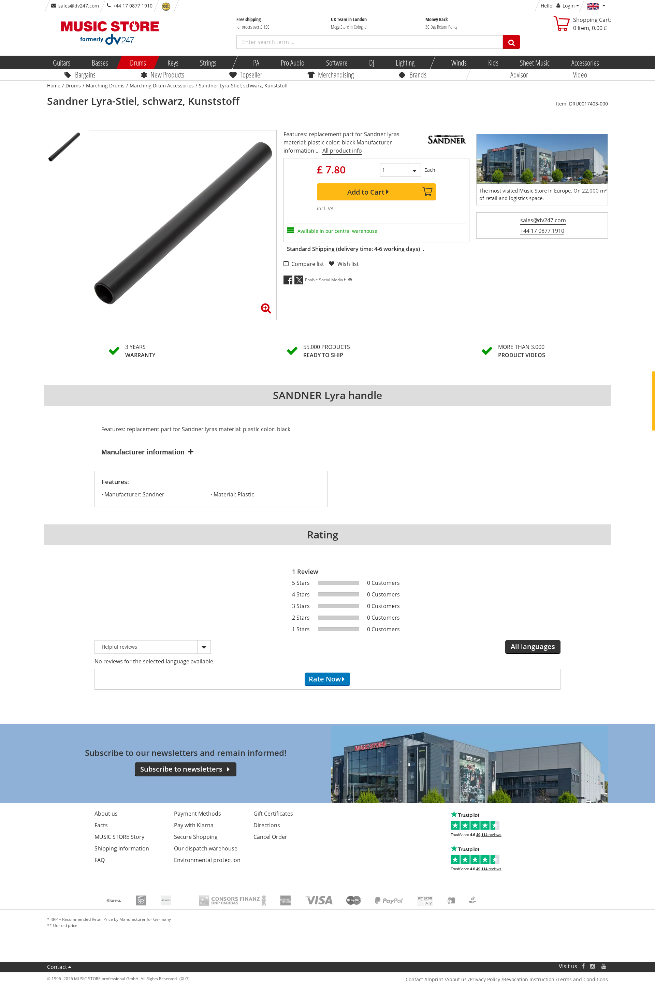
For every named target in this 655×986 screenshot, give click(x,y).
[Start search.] (511, 42)
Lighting (405, 62)
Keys (173, 62)
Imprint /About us (446, 979)
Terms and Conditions (582, 979)
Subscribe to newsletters (181, 769)
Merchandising (336, 74)
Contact (57, 967)
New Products (167, 74)
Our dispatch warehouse (205, 848)
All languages (533, 646)
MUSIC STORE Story (119, 837)
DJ (371, 62)
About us (106, 813)
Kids (493, 62)
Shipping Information (121, 848)
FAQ (99, 860)
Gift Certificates (273, 813)
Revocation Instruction (528, 979)
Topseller (251, 74)
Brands (417, 74)
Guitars (61, 62)
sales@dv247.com (78, 5)
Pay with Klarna (194, 825)
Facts (101, 825)
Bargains (85, 74)
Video (580, 74)
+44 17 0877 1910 (542, 231)
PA (256, 62)
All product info (342, 150)
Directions (266, 825)
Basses (100, 62)
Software (336, 62)
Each (429, 170)
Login (569, 5)
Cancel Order (270, 837)
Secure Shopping (196, 837)
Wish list (348, 264)
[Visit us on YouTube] (604, 966)
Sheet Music (535, 62)
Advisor (519, 74)
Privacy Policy (485, 979)
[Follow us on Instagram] (593, 966)
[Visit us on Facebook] (583, 966)
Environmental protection (207, 860)
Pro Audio (292, 62)
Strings (208, 62)
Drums (138, 62)
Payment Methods (197, 813)
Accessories (585, 62)
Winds (458, 62)
